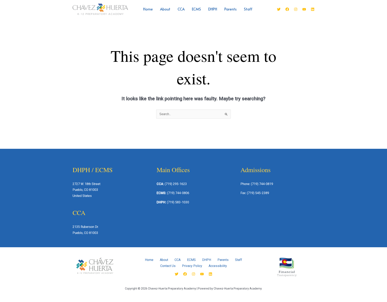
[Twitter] (279, 9)
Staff (248, 8)
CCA (181, 8)
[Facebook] (287, 9)
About (165, 8)
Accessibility (218, 266)
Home (148, 8)
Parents (230, 8)
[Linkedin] (312, 9)
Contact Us (168, 266)
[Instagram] (296, 9)
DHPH (212, 8)
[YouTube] (304, 9)
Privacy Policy (192, 266)
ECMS (196, 8)
